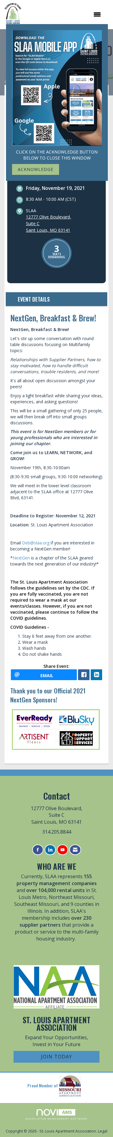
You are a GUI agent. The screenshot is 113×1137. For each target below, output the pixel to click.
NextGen (21, 558)
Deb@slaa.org (35, 543)
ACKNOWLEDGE (35, 169)
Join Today (56, 1056)
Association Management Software (56, 1119)
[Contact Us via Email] (75, 849)
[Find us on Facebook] (37, 849)
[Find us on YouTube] (62, 849)
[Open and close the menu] (64, 14)
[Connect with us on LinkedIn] (50, 849)
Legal (102, 1131)
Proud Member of (43, 1085)
